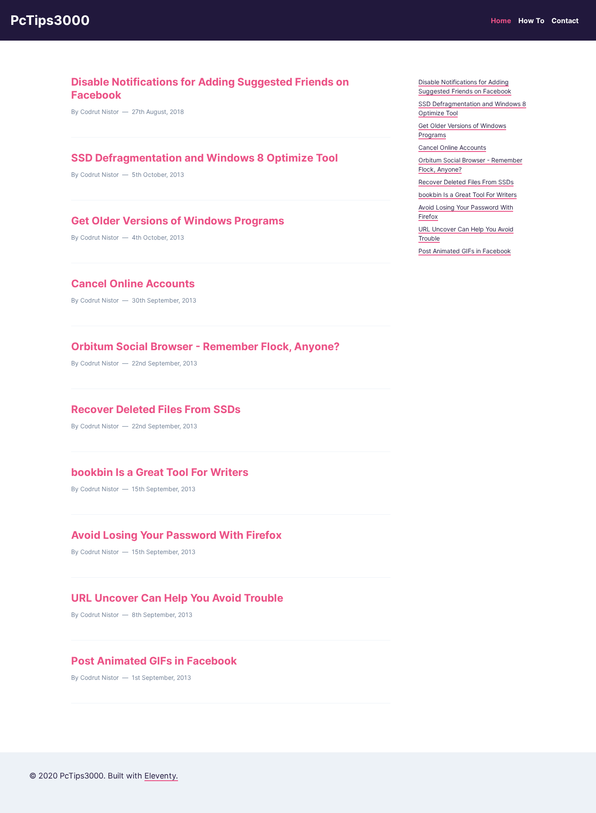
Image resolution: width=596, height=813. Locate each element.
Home (501, 20)
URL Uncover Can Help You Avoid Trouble (177, 598)
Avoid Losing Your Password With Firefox (176, 535)
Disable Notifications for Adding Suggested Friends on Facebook (210, 88)
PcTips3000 (50, 20)
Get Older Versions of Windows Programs (177, 220)
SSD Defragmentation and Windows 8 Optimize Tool (204, 158)
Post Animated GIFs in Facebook (154, 661)
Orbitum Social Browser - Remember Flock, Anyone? (205, 346)
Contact (565, 20)
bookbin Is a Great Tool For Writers (159, 472)
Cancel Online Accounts (133, 283)
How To (531, 20)
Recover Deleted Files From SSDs (155, 409)
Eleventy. (161, 775)
